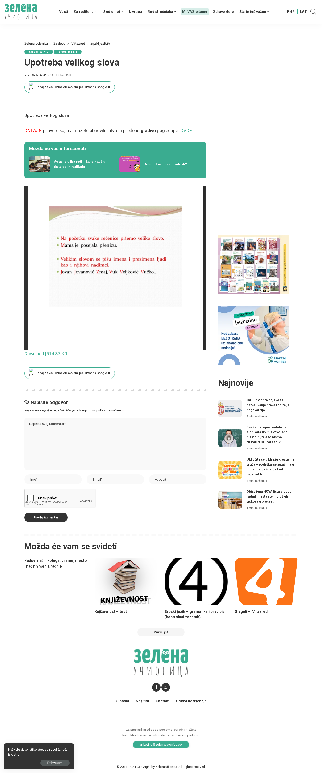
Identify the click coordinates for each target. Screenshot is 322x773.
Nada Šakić (39, 75)
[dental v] (253, 335)
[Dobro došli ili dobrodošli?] (160, 164)
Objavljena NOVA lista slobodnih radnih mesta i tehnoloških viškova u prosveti (271, 496)
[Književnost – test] (126, 581)
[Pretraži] (313, 11)
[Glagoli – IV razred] (266, 581)
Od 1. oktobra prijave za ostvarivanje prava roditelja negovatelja (268, 405)
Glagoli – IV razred (251, 611)
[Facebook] (156, 687)
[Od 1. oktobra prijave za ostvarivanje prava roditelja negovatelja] (230, 408)
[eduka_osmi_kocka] (253, 264)
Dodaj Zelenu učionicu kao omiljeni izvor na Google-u (72, 87)
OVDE (186, 130)
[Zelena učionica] (21, 12)
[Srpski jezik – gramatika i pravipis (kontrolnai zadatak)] (196, 581)
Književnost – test (111, 611)
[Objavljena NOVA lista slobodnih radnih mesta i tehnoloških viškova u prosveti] (230, 500)
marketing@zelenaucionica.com (161, 744)
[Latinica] (303, 11)
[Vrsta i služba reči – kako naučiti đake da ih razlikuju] (70, 164)
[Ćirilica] (290, 11)
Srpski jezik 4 (67, 51)
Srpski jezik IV (38, 51)
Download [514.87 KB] (46, 353)
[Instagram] (165, 687)
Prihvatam (54, 762)
